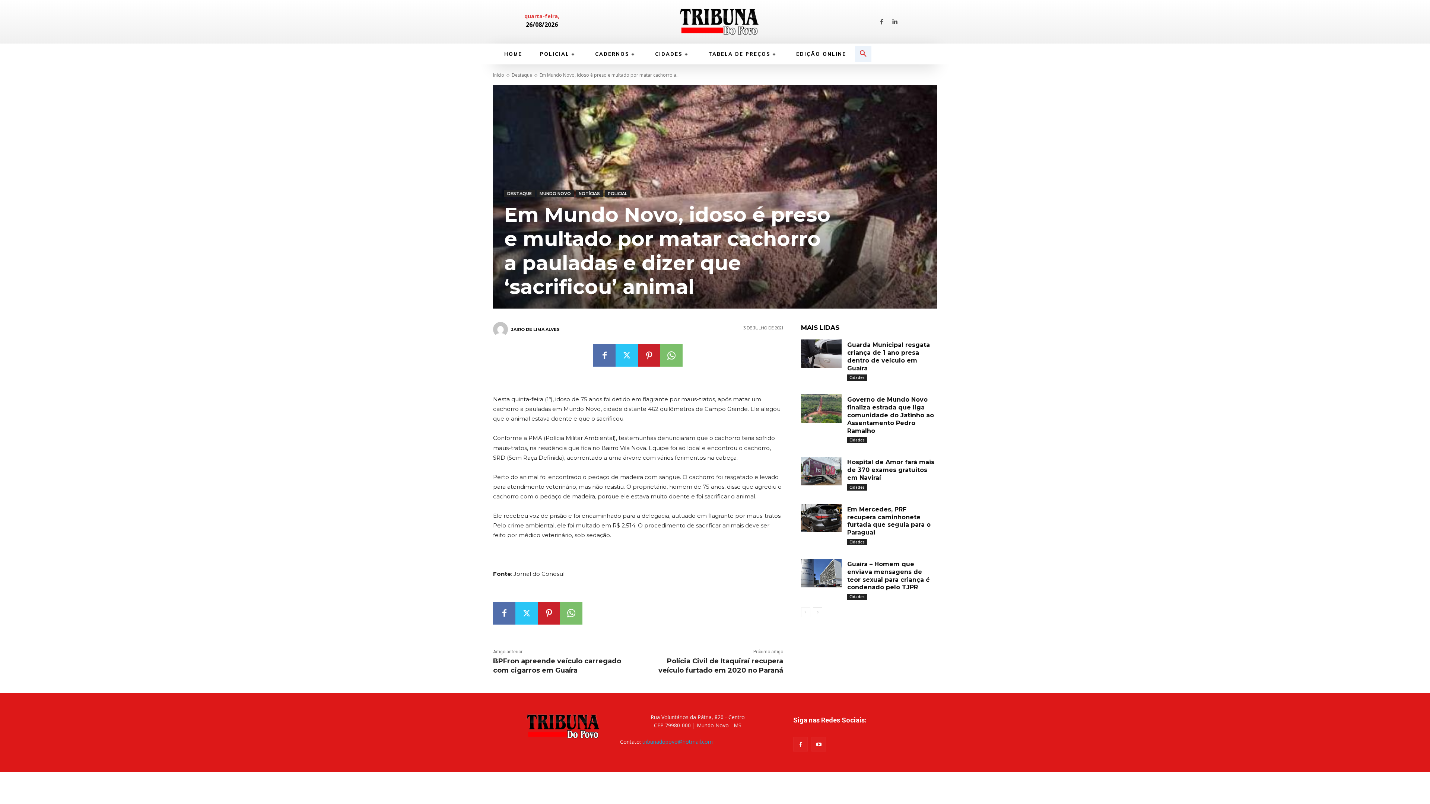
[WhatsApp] (671, 355)
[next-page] (817, 612)
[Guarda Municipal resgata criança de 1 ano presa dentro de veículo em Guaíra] (821, 353)
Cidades (857, 377)
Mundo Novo (555, 193)
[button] (863, 54)
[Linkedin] (894, 21)
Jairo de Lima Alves (535, 329)
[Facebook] (881, 21)
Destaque (522, 75)
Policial (617, 193)
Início (498, 75)
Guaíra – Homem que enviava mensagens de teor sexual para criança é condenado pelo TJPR (888, 576)
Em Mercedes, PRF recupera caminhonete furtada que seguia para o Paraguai (889, 521)
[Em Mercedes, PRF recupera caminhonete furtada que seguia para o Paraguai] (821, 518)
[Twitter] (627, 355)
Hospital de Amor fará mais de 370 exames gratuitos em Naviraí (890, 470)
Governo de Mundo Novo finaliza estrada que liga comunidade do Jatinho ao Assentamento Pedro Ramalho (890, 415)
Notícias (589, 193)
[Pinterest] (649, 355)
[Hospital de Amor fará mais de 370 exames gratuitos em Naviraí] (821, 471)
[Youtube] (818, 744)
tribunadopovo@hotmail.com (677, 741)
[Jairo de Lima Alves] (501, 329)
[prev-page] (805, 612)
